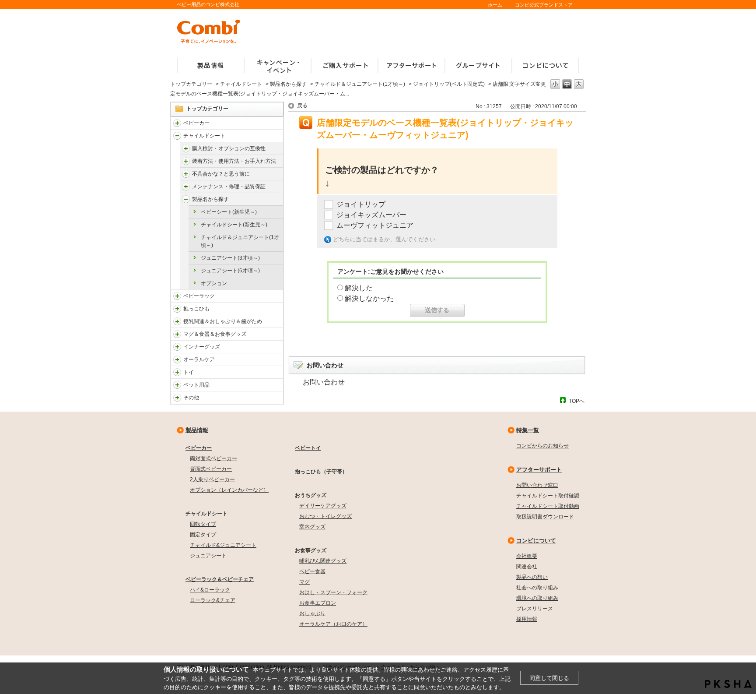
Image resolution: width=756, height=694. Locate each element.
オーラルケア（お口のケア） (333, 624)
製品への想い (532, 577)
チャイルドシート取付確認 (547, 496)
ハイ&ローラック (210, 590)
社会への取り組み (537, 588)
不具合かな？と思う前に (221, 174)
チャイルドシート (241, 84)
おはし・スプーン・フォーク (333, 592)
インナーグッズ (201, 347)
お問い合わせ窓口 (537, 485)
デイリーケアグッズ (322, 506)
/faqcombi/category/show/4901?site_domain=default (186, 148)
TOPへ (576, 401)
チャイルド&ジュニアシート (223, 545)
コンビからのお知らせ (542, 446)
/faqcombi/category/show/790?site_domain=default (177, 347)
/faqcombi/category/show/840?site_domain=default (177, 123)
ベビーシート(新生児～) (229, 212)
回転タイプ (203, 524)
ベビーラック (199, 296)
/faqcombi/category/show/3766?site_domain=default (177, 359)
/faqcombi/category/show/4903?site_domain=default (186, 174)
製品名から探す (288, 84)
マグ (304, 582)
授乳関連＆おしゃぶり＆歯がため (222, 321)
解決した (359, 288)
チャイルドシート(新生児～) (234, 225)
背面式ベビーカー (211, 469)
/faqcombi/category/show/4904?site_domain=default (186, 186)
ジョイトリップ (360, 204)
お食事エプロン (317, 603)
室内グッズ (312, 527)
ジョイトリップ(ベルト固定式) (449, 84)
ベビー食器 (312, 571)
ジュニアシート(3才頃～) (230, 258)
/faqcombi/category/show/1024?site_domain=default (177, 385)
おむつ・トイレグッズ (325, 516)
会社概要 (526, 556)
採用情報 (526, 619)
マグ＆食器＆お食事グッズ (214, 334)
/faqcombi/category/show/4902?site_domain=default (186, 161)
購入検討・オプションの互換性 (229, 148)
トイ (188, 372)
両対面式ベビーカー (213, 458)
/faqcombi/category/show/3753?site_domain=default (177, 334)
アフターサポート (539, 469)
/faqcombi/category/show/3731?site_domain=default (177, 309)
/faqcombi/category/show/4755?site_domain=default (186, 199)
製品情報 (197, 430)
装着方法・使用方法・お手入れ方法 (234, 161)
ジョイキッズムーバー (371, 214)
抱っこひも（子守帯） (321, 472)
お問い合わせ (324, 382)
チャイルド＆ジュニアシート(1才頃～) (360, 84)
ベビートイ (308, 448)
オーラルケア (199, 359)
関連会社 (526, 567)
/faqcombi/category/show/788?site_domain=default (177, 136)
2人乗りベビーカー (212, 479)
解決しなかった (369, 298)
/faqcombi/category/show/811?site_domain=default (177, 372)
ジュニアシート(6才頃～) (230, 271)
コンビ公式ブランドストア (544, 4)
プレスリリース (534, 609)
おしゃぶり (312, 613)
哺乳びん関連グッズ (322, 561)
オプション (214, 283)
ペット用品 (196, 385)
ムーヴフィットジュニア (374, 225)
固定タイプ (203, 535)
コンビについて (536, 540)
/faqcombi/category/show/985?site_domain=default (177, 398)
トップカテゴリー (191, 84)
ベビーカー (196, 123)
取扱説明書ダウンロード (545, 517)
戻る (302, 105)
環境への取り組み (537, 598)
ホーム (495, 4)
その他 (191, 398)
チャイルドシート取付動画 (547, 506)
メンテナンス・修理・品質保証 (229, 186)
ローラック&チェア (212, 600)
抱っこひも (196, 309)
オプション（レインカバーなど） (229, 490)
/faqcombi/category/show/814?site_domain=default (177, 321)
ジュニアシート (208, 556)
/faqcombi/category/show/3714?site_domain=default (177, 296)
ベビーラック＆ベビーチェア (220, 579)
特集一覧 (527, 430)
